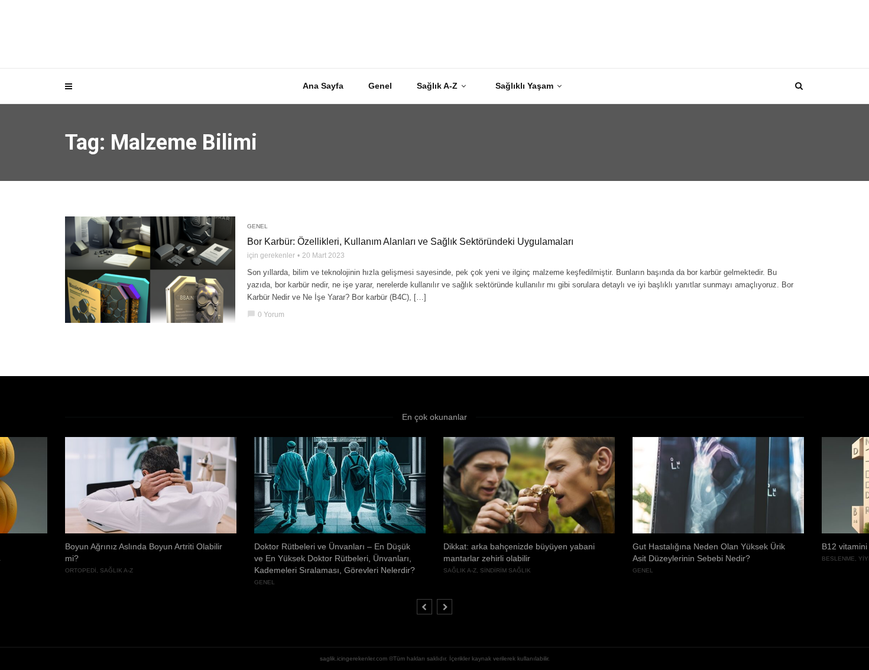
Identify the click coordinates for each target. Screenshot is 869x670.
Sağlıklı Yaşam (524, 85)
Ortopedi (80, 570)
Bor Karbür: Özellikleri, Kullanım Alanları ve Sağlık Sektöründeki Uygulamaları (410, 242)
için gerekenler (271, 255)
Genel (380, 85)
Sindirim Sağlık (505, 570)
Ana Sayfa (323, 85)
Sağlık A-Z (437, 85)
